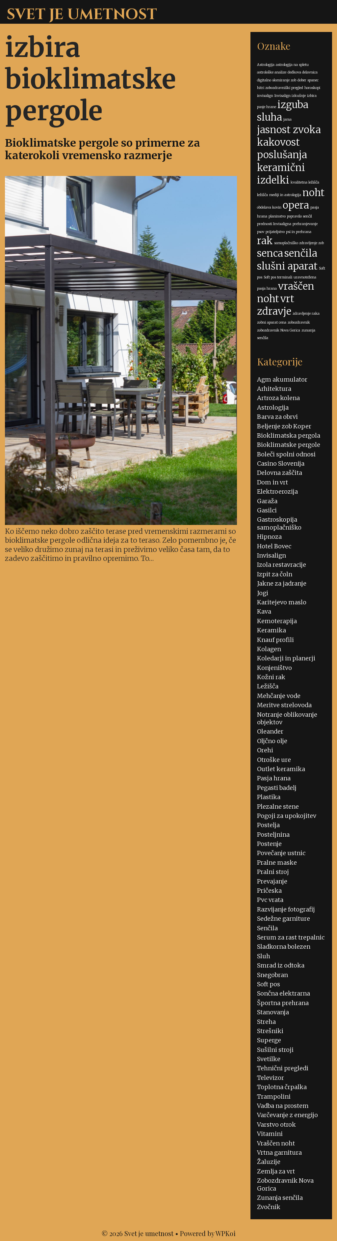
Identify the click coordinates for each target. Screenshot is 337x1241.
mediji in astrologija (285, 195)
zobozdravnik (299, 322)
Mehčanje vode (278, 696)
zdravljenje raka (306, 313)
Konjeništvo (274, 668)
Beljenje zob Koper (284, 426)
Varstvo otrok (276, 1124)
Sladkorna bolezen (283, 946)
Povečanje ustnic (281, 853)
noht (313, 193)
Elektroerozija (277, 491)
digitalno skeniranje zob (276, 80)
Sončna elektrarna (283, 993)
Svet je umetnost (82, 15)
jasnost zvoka (289, 130)
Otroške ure (274, 760)
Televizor (270, 1078)
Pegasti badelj (277, 788)
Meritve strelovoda (284, 705)
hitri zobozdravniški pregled (280, 88)
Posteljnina (273, 834)
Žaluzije (268, 1162)
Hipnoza (269, 536)
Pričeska (269, 890)
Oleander (270, 731)
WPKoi (226, 1233)
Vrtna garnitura (279, 1152)
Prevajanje (272, 881)
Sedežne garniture (283, 918)
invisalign (265, 96)
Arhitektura (274, 388)
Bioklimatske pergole (288, 444)
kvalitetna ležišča (305, 182)
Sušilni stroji (275, 1049)
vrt (287, 299)
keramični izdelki (281, 173)
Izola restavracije (281, 564)
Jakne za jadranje (281, 583)
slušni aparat (287, 266)
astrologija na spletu (292, 65)
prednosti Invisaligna (274, 224)
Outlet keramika (281, 769)
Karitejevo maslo (281, 602)
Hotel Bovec (274, 546)
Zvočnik (268, 1207)
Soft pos (268, 984)
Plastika (268, 797)
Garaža (267, 501)
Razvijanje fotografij (286, 909)
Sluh (263, 956)
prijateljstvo (275, 232)
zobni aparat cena (271, 322)
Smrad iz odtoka (280, 965)
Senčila (267, 928)
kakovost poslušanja (282, 148)
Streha (266, 1021)
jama (287, 119)
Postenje (269, 844)
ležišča (262, 195)
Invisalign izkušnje (290, 96)
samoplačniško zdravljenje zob (299, 243)
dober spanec (308, 80)
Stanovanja (273, 1012)
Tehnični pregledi (282, 1068)
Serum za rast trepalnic (290, 937)
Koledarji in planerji (286, 658)
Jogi (262, 593)
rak (265, 241)
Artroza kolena (278, 398)
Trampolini (274, 1096)
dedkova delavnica (303, 72)
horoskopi (312, 88)
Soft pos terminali (278, 277)
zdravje (274, 311)
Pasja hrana (274, 778)
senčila (300, 253)
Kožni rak (271, 677)
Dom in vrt (272, 482)
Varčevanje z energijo (287, 1115)
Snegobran (272, 975)
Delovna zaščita (279, 472)
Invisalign (271, 555)
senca (270, 253)
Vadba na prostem (283, 1106)
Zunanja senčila (280, 1197)
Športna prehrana (283, 1003)
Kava (264, 611)
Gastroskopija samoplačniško (279, 523)
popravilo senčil (299, 216)
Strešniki (270, 1031)
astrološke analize (271, 72)
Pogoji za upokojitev (286, 816)
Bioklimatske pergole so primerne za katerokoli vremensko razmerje (102, 149)
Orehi (265, 750)
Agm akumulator (282, 379)
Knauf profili (275, 640)
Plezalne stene (278, 806)
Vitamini (270, 1134)
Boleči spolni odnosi (286, 454)
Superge (269, 1040)
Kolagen (269, 649)
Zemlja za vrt (276, 1171)
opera (296, 205)
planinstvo (277, 216)
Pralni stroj (273, 872)
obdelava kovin (269, 207)
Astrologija (265, 65)
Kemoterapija (277, 621)
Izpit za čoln (274, 574)
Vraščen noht (276, 1143)
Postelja (268, 825)
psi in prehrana (298, 232)
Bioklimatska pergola (288, 435)
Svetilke (268, 1059)
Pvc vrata (270, 900)
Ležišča (267, 686)
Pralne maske (277, 862)
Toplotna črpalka (282, 1087)
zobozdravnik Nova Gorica (278, 330)
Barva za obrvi (277, 416)
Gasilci (267, 510)
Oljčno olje (272, 741)
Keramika (271, 630)
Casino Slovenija (280, 463)
